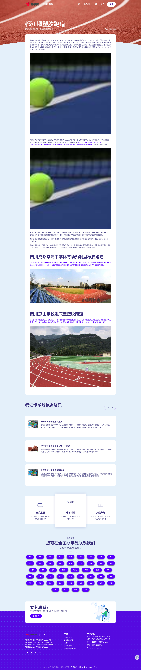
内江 (40, 563)
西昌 (60, 583)
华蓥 (70, 583)
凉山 (43, 570)
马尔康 (97, 570)
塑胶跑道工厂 (68, 646)
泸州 (111, 563)
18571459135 (111, 29)
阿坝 (70, 563)
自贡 (50, 563)
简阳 (111, 576)
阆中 (30, 583)
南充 (101, 563)
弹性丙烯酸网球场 (36, 144)
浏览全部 (110, 407)
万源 (40, 583)
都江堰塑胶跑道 (48, 4)
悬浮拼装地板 (57, 144)
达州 (111, 556)
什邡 (70, 576)
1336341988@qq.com (100, 642)
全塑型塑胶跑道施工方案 (51, 421)
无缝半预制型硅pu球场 (84, 144)
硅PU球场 (88, 142)
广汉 (60, 576)
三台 (91, 583)
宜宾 (91, 563)
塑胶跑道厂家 (68, 637)
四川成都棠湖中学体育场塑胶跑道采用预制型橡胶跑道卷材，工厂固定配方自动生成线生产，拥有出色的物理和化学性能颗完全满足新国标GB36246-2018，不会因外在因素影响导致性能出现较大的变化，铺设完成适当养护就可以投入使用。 (70, 264)
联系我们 (36, 616)
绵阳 (70, 556)
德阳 (50, 556)
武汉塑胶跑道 (68, 640)
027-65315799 (97, 645)
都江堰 (86, 570)
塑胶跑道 (40, 512)
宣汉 (101, 583)
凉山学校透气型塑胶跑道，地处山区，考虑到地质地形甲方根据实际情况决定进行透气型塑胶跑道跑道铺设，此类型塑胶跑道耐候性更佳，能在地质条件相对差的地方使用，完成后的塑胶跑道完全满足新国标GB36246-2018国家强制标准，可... (70, 321)
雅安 (53, 570)
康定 (50, 583)
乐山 (60, 563)
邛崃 (40, 576)
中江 (55, 589)
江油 (50, 576)
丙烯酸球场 (97, 142)
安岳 (111, 583)
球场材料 (87, 4)
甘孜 (30, 563)
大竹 (86, 589)
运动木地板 (47, 144)
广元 (60, 556)
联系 (111, 4)
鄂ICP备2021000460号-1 (88, 667)
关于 (79, 4)
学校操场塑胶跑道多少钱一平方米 (55, 446)
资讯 (102, 4)
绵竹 (80, 576)
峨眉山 (75, 570)
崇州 (30, 576)
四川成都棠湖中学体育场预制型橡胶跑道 (67, 257)
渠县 (65, 589)
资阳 (80, 563)
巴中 (101, 556)
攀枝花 (63, 570)
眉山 (80, 556)
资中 (75, 589)
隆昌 (101, 576)
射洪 (91, 576)
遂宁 (33, 570)
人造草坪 (80, 142)
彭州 (108, 570)
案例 (96, 4)
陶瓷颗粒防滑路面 (69, 144)
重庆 (30, 556)
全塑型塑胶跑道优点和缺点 (52, 470)
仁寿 (80, 583)
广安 (91, 556)
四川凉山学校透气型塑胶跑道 (56, 314)
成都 (40, 556)
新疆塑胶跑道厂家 (70, 648)
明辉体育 (74, 667)
